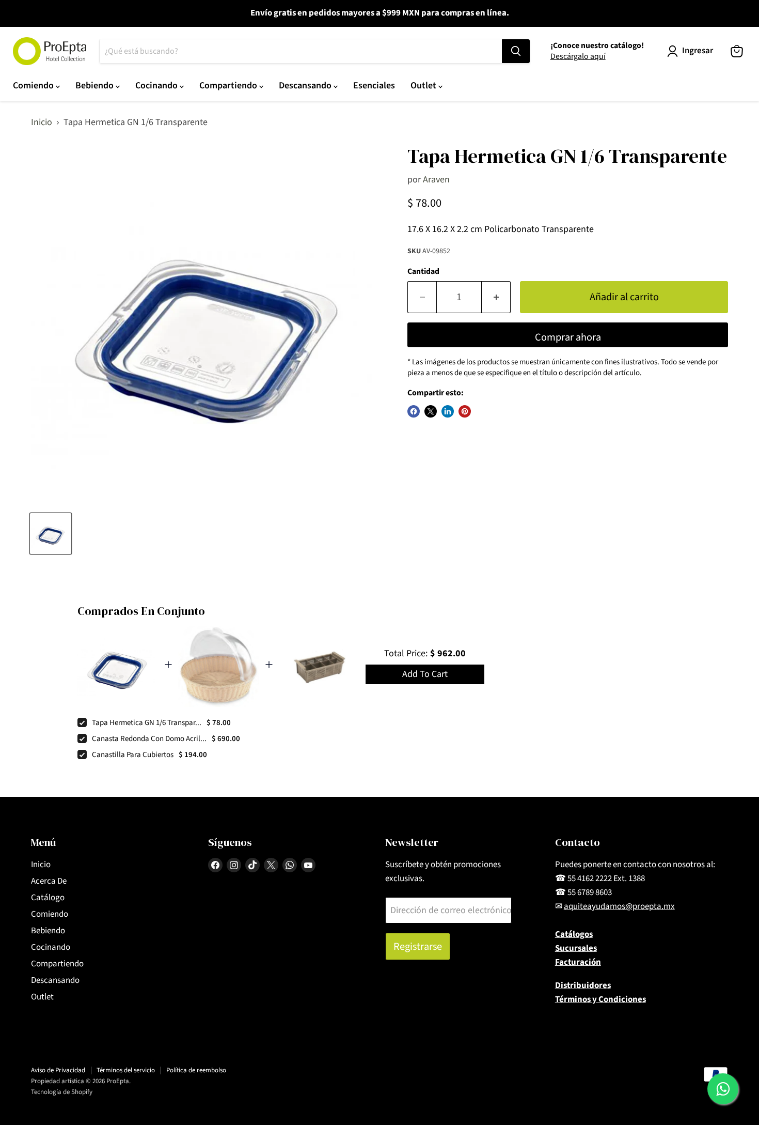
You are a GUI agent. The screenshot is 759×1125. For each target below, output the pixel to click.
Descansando (306, 85)
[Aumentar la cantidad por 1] (496, 297)
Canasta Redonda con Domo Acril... (149, 738)
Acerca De (49, 881)
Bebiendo (95, 85)
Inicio (41, 122)
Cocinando (157, 85)
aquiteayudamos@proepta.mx (619, 906)
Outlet (424, 85)
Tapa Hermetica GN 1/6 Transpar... (146, 722)
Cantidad (423, 271)
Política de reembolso (196, 1070)
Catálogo (48, 897)
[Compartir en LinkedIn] (447, 411)
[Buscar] (516, 51)
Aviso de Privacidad (58, 1070)
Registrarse (417, 946)
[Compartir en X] (430, 411)
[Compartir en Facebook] (413, 411)
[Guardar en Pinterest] (464, 411)
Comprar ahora (568, 337)
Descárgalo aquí (578, 56)
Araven (436, 179)
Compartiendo (229, 85)
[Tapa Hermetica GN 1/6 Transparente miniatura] (50, 533)
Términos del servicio (126, 1070)
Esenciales (374, 85)
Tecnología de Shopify (61, 1092)
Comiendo (34, 85)
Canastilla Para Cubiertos (132, 754)
